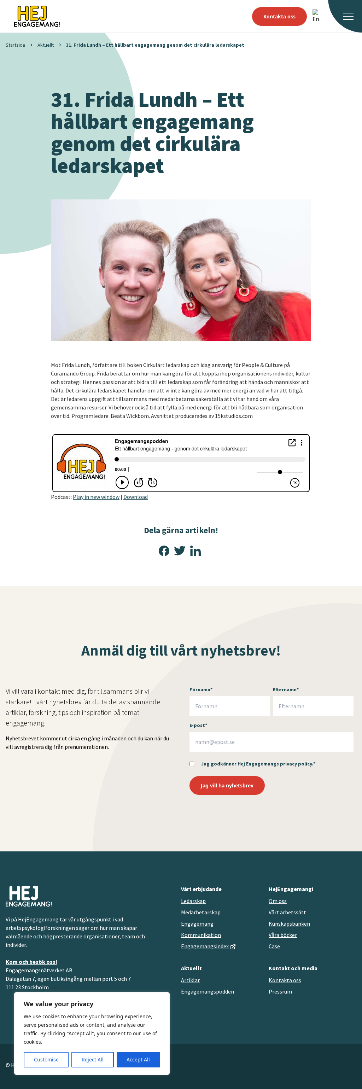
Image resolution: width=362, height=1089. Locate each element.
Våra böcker (283, 934)
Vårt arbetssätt (287, 912)
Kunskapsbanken (289, 923)
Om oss (278, 900)
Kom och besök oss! (31, 961)
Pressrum (280, 991)
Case (274, 946)
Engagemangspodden (207, 991)
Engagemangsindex (205, 946)
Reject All (93, 1059)
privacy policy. (296, 764)
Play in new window (96, 496)
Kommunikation (201, 934)
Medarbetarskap (201, 912)
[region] (92, 1033)
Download (135, 496)
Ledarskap (193, 900)
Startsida (15, 45)
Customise (46, 1059)
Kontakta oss (279, 16)
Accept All (138, 1059)
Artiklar (190, 980)
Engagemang (197, 923)
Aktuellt (45, 45)
